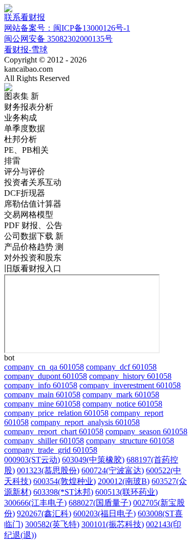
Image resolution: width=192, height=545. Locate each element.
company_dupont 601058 (45, 376)
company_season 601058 (146, 431)
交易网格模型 (28, 214)
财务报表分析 (28, 107)
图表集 (21, 96)
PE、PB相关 (26, 150)
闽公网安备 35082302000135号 (58, 38)
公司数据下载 (33, 236)
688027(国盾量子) (100, 502)
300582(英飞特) (52, 524)
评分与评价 (24, 171)
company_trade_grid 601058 (50, 450)
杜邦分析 (20, 139)
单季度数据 (24, 128)
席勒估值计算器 (32, 203)
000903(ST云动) (32, 459)
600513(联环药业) (126, 492)
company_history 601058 (130, 376)
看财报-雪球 (26, 49)
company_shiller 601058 (44, 440)
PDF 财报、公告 (33, 225)
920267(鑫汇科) (44, 513)
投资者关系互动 (32, 182)
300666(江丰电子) (35, 502)
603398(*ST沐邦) (63, 492)
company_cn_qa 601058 (44, 366)
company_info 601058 (40, 385)
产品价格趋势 (33, 247)
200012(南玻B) (124, 481)
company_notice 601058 (122, 403)
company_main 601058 (42, 394)
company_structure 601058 (130, 440)
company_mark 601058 (120, 394)
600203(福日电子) (104, 513)
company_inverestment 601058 (130, 385)
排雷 (12, 160)
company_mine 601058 (42, 403)
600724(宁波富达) (112, 470)
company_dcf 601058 (121, 366)
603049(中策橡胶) (93, 459)
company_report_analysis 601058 (85, 422)
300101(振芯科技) (112, 524)
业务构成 (20, 117)
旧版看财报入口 (32, 268)
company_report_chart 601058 (53, 431)
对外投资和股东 (32, 257)
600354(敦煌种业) (64, 481)
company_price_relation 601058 (56, 413)
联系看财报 (24, 17)
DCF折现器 (24, 193)
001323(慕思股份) (48, 470)
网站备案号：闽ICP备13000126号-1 (67, 28)
